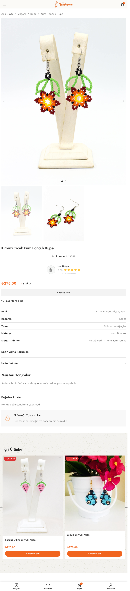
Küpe (33, 13)
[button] (4, 101)
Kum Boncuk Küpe (51, 13)
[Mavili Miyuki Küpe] (95, 493)
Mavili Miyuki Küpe (78, 534)
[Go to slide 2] (65, 181)
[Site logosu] (64, 4)
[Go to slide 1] (62, 181)
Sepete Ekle (63, 292)
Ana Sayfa (7, 13)
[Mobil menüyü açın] (4, 4)
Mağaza (21, 13)
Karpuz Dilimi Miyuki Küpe (20, 539)
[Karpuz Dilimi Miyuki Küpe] (33, 496)
